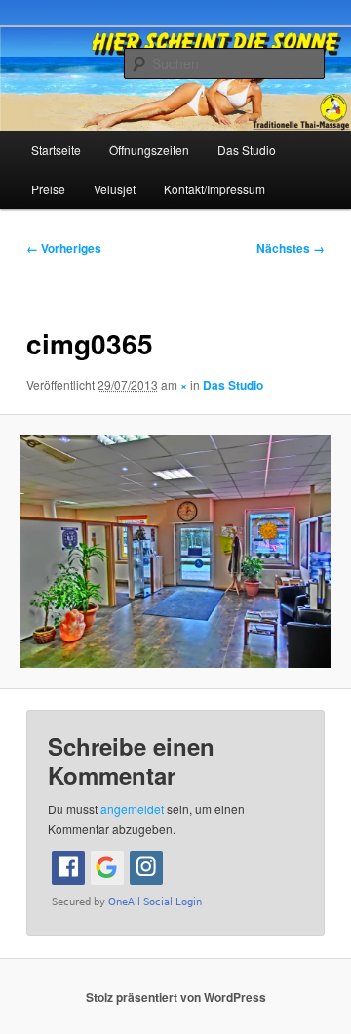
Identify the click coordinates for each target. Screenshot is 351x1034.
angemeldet (132, 809)
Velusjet (115, 189)
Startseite (56, 150)
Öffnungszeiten (149, 150)
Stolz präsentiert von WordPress (176, 997)
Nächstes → (290, 248)
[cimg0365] (175, 551)
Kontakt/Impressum (214, 189)
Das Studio (246, 150)
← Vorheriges (63, 248)
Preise (48, 189)
